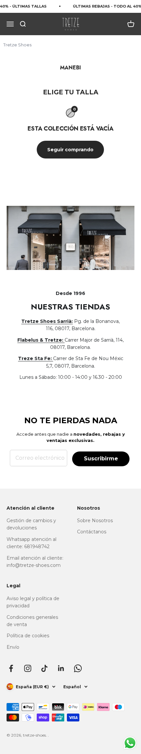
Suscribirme (101, 458)
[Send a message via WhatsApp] (130, 743)
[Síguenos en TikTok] (44, 668)
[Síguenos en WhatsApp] (77, 668)
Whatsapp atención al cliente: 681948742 (31, 542)
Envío (13, 647)
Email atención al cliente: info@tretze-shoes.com (35, 561)
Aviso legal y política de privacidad (33, 602)
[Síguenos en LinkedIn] (61, 668)
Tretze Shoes (17, 44)
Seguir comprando (70, 150)
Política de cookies (28, 636)
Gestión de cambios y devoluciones (31, 524)
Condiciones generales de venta (32, 620)
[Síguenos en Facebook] (11, 668)
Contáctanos (91, 532)
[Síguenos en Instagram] (27, 668)
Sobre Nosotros (95, 520)
